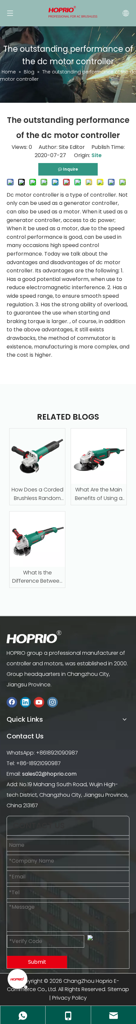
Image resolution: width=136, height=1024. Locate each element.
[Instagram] (52, 702)
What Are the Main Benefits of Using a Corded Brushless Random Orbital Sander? (98, 494)
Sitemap (118, 989)
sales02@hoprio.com (49, 774)
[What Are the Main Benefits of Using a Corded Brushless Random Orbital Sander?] (98, 456)
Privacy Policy (69, 998)
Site (96, 155)
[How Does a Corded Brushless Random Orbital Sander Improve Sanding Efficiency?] (37, 456)
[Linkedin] (25, 702)
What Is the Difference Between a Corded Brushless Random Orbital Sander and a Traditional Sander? (37, 577)
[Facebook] (12, 702)
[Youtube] (39, 702)
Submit (37, 962)
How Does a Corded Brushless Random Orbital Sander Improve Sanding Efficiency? (37, 494)
